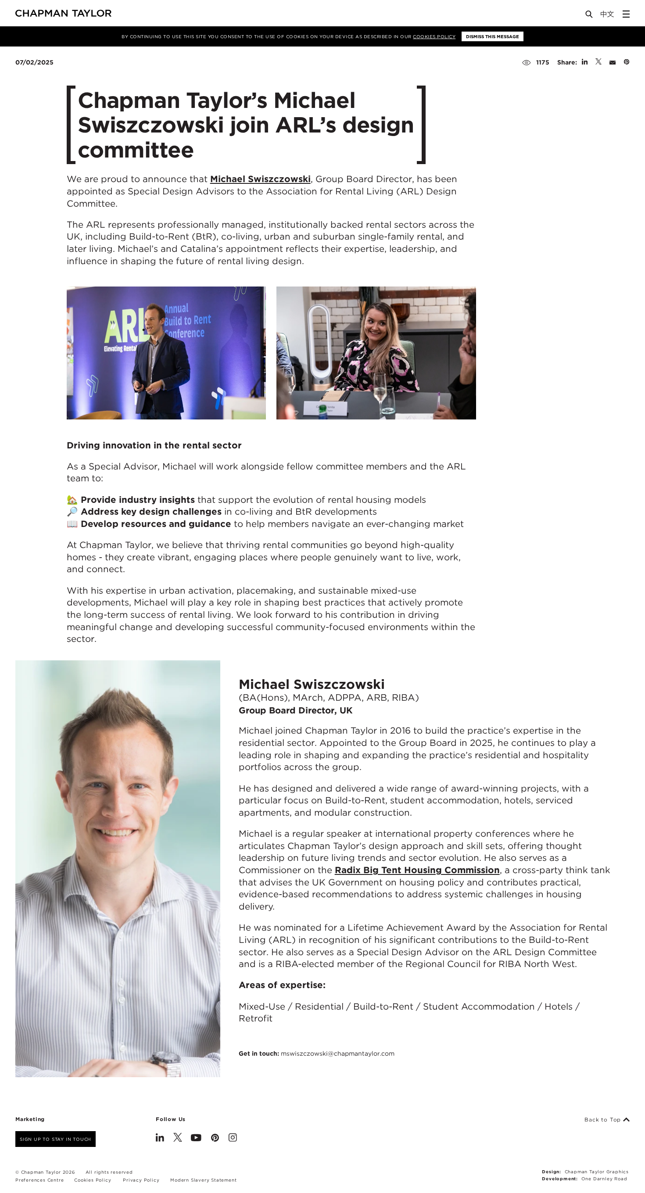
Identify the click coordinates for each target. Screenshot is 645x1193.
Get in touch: (316, 1053)
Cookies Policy (434, 36)
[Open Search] (589, 16)
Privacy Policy (141, 1179)
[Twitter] (177, 1138)
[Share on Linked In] (585, 62)
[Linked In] (160, 1138)
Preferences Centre (39, 1179)
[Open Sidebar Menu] (626, 14)
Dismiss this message (492, 36)
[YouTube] (196, 1138)
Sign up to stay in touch (55, 1139)
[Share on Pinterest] (627, 62)
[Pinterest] (215, 1138)
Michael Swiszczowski (260, 178)
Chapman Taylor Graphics (597, 1171)
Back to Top (603, 1120)
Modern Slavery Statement (203, 1179)
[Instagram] (233, 1138)
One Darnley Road (604, 1178)
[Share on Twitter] (598, 62)
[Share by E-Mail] (612, 62)
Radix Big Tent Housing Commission (417, 869)
